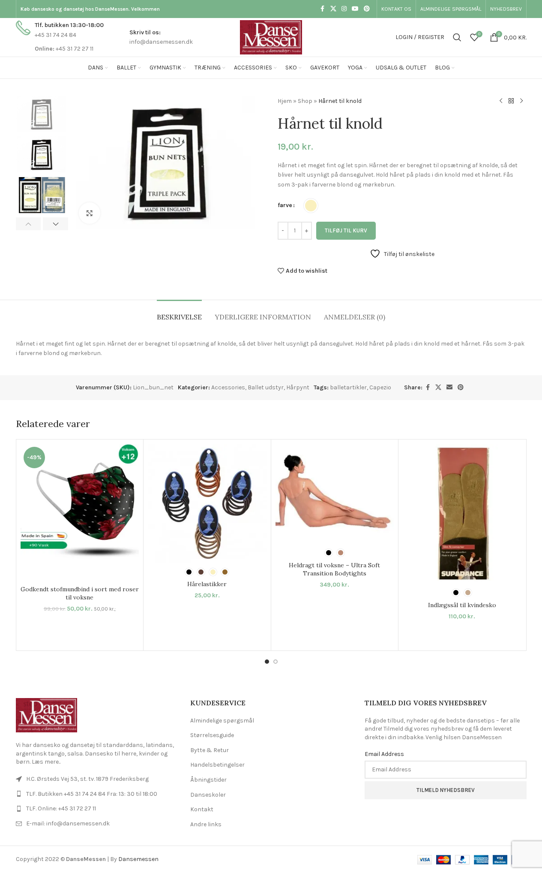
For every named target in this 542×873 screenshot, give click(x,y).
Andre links (206, 824)
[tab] (179, 313)
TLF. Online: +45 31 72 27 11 (61, 808)
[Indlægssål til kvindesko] (462, 513)
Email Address (384, 754)
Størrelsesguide (212, 735)
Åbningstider (208, 779)
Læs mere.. (46, 761)
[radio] (310, 205)
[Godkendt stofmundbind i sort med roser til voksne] (80, 512)
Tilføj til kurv (346, 230)
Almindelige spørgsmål (222, 720)
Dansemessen (138, 859)
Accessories (228, 387)
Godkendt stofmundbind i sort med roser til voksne (80, 593)
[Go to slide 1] (267, 661)
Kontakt (201, 809)
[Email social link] (449, 388)
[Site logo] (271, 36)
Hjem (285, 101)
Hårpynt (297, 387)
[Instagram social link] (344, 9)
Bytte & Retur (209, 750)
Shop (305, 101)
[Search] (457, 37)
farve (285, 205)
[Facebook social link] (322, 9)
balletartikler (348, 387)
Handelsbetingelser (217, 764)
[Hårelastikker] (207, 503)
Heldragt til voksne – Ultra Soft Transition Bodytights (334, 569)
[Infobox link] (60, 37)
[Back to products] (511, 101)
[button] (28, 223)
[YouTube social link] (355, 9)
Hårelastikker (207, 584)
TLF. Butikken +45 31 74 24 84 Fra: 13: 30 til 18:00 (91, 794)
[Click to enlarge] (89, 213)
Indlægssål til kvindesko (462, 605)
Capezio (380, 387)
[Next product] (521, 101)
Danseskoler (208, 794)
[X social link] (333, 9)
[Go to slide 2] (275, 661)
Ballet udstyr (266, 387)
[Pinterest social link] (366, 9)
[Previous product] (501, 101)
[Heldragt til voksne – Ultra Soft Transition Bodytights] (334, 493)
